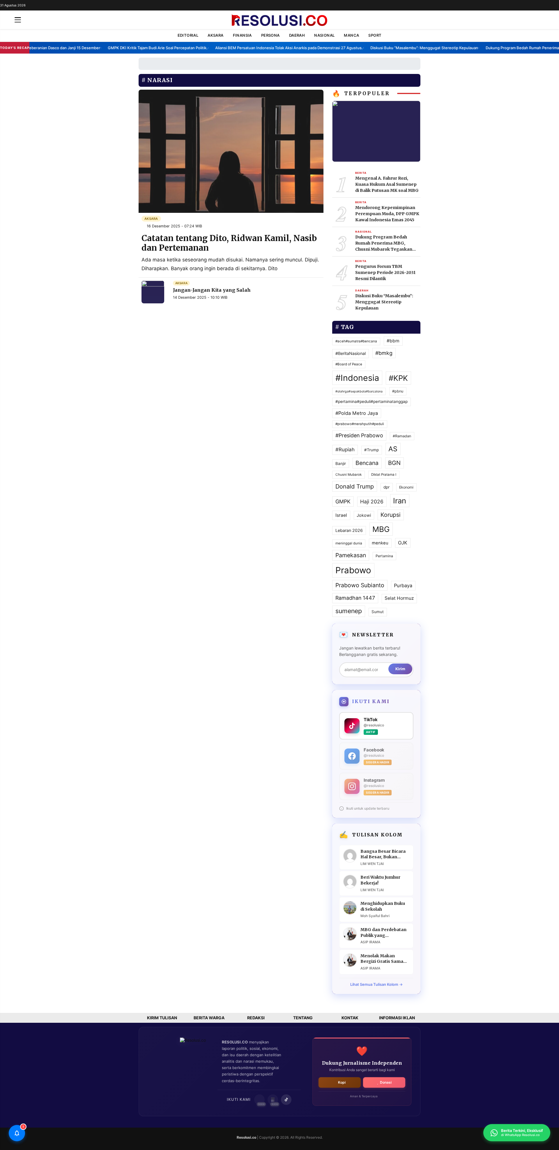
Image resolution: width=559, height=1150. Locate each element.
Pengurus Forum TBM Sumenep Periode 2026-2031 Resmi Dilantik (385, 272)
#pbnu (397, 391)
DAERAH (297, 35)
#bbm (393, 341)
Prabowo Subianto (359, 585)
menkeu (380, 543)
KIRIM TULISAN (162, 1017)
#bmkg (383, 353)
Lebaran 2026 (349, 530)
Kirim (400, 668)
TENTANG (303, 1017)
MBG (381, 529)
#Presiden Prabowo (359, 435)
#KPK (398, 378)
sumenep (348, 611)
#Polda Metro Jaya (356, 413)
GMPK (343, 501)
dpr (386, 487)
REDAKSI (256, 1017)
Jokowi (364, 515)
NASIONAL (324, 35)
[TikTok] (286, 1099)
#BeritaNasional (350, 353)
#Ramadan (402, 436)
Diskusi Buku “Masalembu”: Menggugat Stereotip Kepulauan (384, 302)
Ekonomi (406, 487)
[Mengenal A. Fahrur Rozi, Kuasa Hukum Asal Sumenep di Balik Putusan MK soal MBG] (376, 130)
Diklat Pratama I (383, 475)
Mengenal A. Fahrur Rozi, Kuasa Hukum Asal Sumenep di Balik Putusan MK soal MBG (387, 184)
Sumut (378, 611)
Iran (399, 500)
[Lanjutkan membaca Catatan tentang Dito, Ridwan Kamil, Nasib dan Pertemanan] (231, 150)
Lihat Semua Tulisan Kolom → (376, 984)
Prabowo (353, 570)
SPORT (374, 35)
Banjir (340, 463)
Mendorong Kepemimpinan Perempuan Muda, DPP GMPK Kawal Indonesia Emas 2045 (387, 213)
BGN (394, 462)
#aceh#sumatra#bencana (356, 341)
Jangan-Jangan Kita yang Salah (212, 290)
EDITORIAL (188, 35)
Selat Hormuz (399, 598)
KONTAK (350, 1017)
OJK (402, 543)
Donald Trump (354, 486)
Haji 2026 (371, 501)
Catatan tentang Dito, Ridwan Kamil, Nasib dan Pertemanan (229, 243)
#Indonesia (357, 378)
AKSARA (215, 35)
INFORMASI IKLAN (397, 1017)
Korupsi (391, 514)
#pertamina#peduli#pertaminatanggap (371, 401)
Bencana (366, 462)
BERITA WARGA (209, 1017)
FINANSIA (242, 35)
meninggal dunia (348, 543)
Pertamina (384, 556)
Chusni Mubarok (348, 475)
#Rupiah (345, 449)
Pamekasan (350, 555)
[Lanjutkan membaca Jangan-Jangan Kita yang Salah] (152, 292)
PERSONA (270, 35)
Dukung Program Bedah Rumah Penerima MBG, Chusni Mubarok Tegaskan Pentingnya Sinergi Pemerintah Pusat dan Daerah (387, 243)
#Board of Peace (348, 364)
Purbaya (403, 585)
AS (392, 449)
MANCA (351, 35)
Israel (341, 515)
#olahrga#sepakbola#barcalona (359, 391)
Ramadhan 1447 (355, 598)
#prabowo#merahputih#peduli (359, 424)
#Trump (371, 449)
